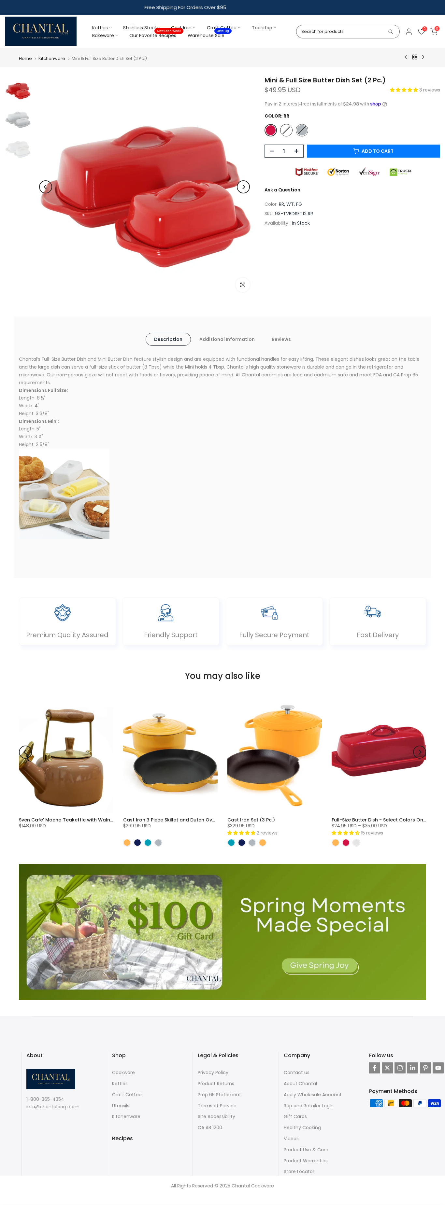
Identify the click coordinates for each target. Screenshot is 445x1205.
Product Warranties (306, 1160)
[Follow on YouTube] (438, 1067)
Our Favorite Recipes (155, 35)
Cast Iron (181, 27)
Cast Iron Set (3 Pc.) (251, 819)
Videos (291, 1138)
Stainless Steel (139, 27)
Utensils (120, 1105)
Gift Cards (295, 1116)
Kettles (100, 27)
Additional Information (227, 339)
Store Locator (299, 1171)
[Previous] (45, 186)
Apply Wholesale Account (313, 1094)
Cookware (123, 1072)
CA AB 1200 (210, 1127)
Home (25, 58)
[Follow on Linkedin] (412, 1067)
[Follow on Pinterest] (425, 1067)
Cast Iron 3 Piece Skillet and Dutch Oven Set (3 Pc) (182, 819)
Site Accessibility (216, 1116)
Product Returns (216, 1083)
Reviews (281, 339)
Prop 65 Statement (219, 1094)
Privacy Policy (213, 1072)
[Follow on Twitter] (387, 1067)
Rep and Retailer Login (309, 1105)
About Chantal (300, 1083)
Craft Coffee (222, 27)
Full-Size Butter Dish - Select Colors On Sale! (384, 819)
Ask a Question (282, 190)
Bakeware (103, 35)
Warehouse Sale (208, 35)
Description (168, 339)
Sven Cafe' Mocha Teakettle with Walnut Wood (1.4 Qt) (84, 819)
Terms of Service (217, 1105)
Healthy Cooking (302, 1127)
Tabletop (262, 27)
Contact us (296, 1072)
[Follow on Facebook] (374, 1067)
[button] (404, 90)
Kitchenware (51, 58)
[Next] (243, 186)
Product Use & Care (306, 1149)
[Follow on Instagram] (400, 1067)
